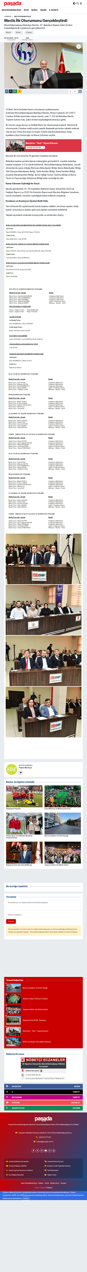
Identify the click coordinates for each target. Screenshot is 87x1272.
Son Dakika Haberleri (16, 1175)
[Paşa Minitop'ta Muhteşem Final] (63, 796)
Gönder (11, 921)
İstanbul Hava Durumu (56, 1161)
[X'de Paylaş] (11, 91)
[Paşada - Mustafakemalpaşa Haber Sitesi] (12, 3)
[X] (37, 1151)
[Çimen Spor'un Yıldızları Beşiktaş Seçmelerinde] (24, 824)
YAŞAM (43, 10)
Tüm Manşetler (52, 1170)
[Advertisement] (43, 959)
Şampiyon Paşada (13, 809)
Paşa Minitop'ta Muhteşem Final (57, 809)
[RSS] (54, 1151)
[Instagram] (41, 1151)
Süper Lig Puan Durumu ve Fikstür (21, 1170)
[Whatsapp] (50, 1151)
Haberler (7, 16)
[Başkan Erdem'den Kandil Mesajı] (24, 853)
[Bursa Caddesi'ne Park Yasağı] (63, 824)
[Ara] (77, 4)
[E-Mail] (21, 773)
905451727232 (45, 1137)
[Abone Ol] (80, 91)
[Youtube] (45, 1151)
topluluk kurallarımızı (26, 929)
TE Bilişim (49, 1188)
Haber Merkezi (25, 768)
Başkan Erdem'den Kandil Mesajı (19, 865)
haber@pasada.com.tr (45, 1141)
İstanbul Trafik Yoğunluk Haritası (58, 1166)
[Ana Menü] (81, 4)
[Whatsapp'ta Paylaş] (15, 91)
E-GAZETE (53, 10)
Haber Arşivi (51, 1175)
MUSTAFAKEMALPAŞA (11, 10)
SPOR (26, 10)
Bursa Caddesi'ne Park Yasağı (56, 836)
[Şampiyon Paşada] (24, 796)
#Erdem (18, 32)
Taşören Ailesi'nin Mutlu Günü (56, 865)
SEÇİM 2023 (54, 1183)
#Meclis (8, 32)
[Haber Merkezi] (11, 769)
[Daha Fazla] (19, 91)
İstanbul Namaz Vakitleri (18, 1166)
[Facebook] (33, 1151)
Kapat (26, 1198)
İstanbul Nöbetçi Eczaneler (19, 1161)
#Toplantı (29, 32)
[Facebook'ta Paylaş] (6, 91)
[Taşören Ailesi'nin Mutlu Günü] (63, 853)
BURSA (34, 10)
